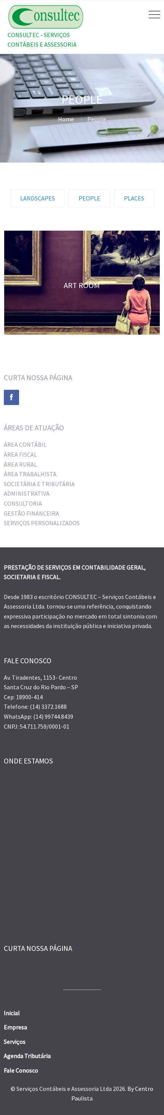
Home (66, 119)
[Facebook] (11, 397)
